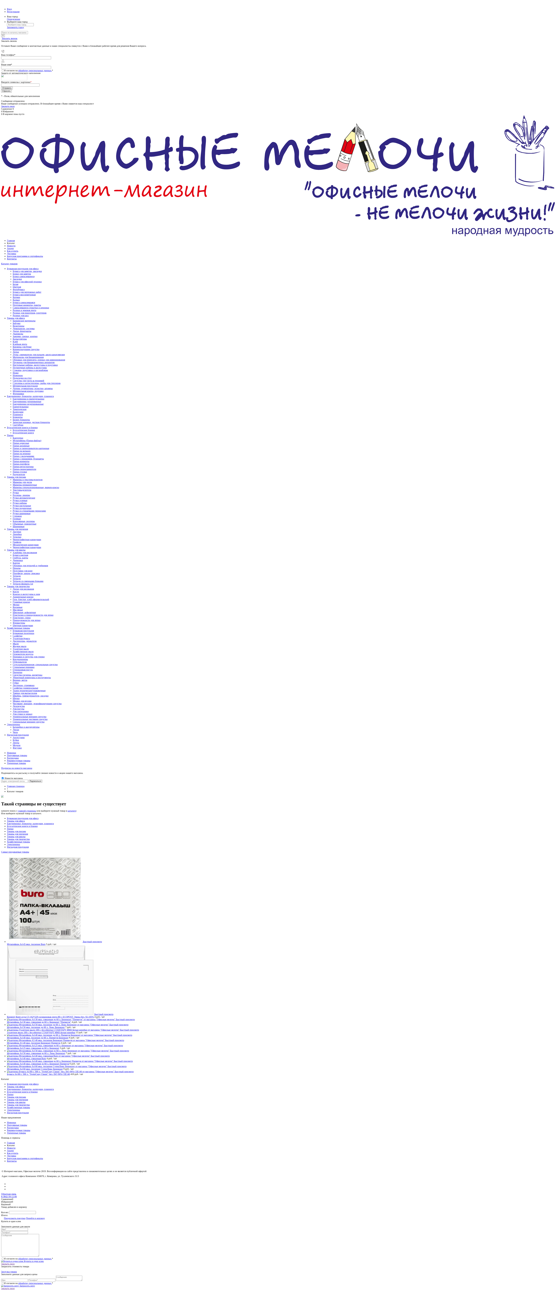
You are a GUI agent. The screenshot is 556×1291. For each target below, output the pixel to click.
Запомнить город (15, 27)
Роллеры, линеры (21, 495)
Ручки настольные (22, 505)
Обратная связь (8, 1194)
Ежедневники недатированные (28, 404)
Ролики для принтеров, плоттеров (29, 313)
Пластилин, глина (22, 617)
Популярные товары (17, 755)
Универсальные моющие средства (29, 716)
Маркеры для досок (22, 482)
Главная (11, 240)
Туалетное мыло (21, 649)
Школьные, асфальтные (24, 612)
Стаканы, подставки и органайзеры (30, 370)
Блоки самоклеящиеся (23, 276)
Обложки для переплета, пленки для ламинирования (39, 360)
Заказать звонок (9, 38)
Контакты (12, 259)
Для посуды (18, 709)
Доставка (11, 253)
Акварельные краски (23, 597)
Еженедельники (21, 406)
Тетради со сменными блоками (28, 581)
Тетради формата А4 (23, 584)
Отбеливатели (20, 662)
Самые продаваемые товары (15, 852)
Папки (10, 829)
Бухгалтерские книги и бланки (22, 826)
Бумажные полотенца (23, 633)
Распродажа (13, 758)
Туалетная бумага (21, 638)
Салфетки (17, 636)
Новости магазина (13, 778)
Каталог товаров (9, 263)
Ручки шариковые (22, 513)
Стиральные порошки (23, 667)
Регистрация (13, 11)
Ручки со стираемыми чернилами (29, 511)
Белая (15, 284)
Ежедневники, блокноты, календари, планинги (30, 823)
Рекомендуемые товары (18, 760)
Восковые (17, 607)
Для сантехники (21, 711)
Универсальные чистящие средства (30, 719)
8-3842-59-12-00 (9, 1196)
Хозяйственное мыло (23, 651)
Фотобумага (19, 289)
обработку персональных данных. (35, 70)
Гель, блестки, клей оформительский (31, 599)
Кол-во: (5, 1212)
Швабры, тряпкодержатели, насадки (31, 696)
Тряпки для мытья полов (25, 693)
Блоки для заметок (22, 274)
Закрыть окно (8, 106)
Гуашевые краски (21, 602)
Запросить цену (27, 1286)
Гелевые (17, 518)
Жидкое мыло (19, 646)
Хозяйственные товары (18, 842)
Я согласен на (28, 70)
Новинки (11, 753)
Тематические (19, 409)
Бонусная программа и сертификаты (25, 256)
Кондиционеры (20, 659)
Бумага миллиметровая (24, 294)
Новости (11, 246)
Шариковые (18, 526)
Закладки (17, 279)
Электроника (13, 844)
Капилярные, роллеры (24, 521)
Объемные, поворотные (24, 524)
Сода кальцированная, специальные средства (35, 664)
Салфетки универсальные (25, 688)
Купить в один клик (33, 1261)
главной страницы (27, 811)
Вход (9, 9)
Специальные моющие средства (28, 722)
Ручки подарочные (22, 508)
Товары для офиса (16, 821)
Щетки (16, 698)
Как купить (12, 251)
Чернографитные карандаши (27, 547)
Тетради (17, 578)
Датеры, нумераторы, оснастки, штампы (33, 388)
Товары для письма (16, 831)
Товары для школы (16, 836)
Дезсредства (19, 706)
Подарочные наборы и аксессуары (30, 367)
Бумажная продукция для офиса (23, 818)
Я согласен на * (28, 1258)
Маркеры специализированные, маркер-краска (36, 487)
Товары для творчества (18, 839)
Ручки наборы (20, 503)
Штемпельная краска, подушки (28, 391)
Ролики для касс (21, 315)
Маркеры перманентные (25, 485)
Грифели (17, 542)
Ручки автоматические (24, 498)
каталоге (72, 811)
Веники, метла (20, 680)
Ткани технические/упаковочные (29, 690)
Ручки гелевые (20, 500)
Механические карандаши (26, 544)
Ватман (16, 297)
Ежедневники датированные (27, 401)
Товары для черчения (17, 834)
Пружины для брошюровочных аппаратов (34, 362)
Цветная (17, 287)
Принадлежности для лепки (26, 620)
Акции (10, 248)
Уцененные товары (16, 763)
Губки (16, 683)
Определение (13, 19)
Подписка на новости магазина (16, 768)
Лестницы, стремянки (23, 685)
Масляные (18, 610)
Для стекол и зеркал (22, 714)
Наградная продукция (18, 847)
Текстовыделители (22, 490)
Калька (16, 300)
